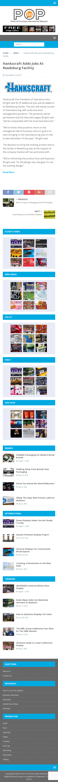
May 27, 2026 (23, 634)
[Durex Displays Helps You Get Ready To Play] (16, 243)
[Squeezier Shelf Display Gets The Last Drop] (28, 390)
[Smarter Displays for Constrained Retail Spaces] (28, 253)
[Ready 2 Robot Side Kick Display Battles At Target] (16, 433)
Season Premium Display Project (32, 534)
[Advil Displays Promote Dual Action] (16, 424)
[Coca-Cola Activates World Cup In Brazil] (28, 262)
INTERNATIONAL (13, 513)
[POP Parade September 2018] (16, 295)
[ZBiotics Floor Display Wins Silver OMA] (41, 243)
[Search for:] (29, 44)
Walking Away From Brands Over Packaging (32, 470)
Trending (10, 579)
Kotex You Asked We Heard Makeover (35, 483)
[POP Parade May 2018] (28, 295)
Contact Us (7, 675)
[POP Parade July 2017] (28, 305)
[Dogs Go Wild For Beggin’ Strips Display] (41, 433)
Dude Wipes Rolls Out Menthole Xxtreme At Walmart (32, 601)
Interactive (7, 755)
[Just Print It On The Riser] (28, 433)
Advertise (7, 699)
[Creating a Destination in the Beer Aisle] (41, 253)
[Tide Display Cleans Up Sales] (41, 329)
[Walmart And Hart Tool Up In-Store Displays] (41, 414)
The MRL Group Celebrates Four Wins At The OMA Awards (35, 629)
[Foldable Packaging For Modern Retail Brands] (8, 458)
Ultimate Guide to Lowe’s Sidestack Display (34, 644)
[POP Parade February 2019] (28, 286)
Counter (6, 741)
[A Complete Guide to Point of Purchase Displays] (16, 414)
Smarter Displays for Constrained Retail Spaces (33, 550)
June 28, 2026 (23, 617)
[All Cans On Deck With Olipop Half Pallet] (28, 338)
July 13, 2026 (22, 606)
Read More (9, 172)
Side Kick (6, 732)
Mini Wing (7, 750)
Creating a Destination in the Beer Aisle (33, 564)
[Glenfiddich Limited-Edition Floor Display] (28, 243)
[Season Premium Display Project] (8, 537)
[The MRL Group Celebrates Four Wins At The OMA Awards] (8, 631)
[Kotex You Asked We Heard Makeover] (8, 486)
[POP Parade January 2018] (41, 295)
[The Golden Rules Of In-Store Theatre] (28, 381)
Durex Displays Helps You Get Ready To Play (34, 521)
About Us (7, 671)
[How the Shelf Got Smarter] (41, 372)
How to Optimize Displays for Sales (34, 614)
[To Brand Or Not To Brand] (28, 424)
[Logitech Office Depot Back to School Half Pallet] (41, 348)
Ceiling (5, 759)
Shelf (5, 723)
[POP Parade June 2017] (41, 305)
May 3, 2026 (22, 487)
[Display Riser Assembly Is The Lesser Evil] (41, 262)
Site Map (6, 708)
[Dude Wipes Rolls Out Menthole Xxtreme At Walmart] (28, 372)
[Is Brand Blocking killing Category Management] (41, 381)
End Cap (6, 746)
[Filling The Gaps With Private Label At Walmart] (8, 501)
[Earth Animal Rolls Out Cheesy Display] (16, 253)
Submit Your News (10, 704)
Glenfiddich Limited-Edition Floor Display (32, 587)
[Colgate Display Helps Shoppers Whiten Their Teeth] (28, 414)
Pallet (5, 737)
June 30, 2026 (23, 538)
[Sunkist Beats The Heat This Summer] (41, 286)
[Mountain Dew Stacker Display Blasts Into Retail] (28, 348)
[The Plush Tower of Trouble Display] (16, 338)
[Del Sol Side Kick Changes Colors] (41, 424)
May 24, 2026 (23, 475)
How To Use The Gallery (13, 690)
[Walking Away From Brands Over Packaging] (8, 472)
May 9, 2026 (22, 569)
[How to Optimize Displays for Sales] (8, 617)
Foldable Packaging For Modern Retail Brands (35, 456)
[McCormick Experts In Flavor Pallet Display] (41, 338)
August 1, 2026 (23, 461)
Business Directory (11, 695)
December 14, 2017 (13, 75)
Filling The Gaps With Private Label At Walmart (35, 499)
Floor (5, 728)
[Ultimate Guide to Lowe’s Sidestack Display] (16, 262)
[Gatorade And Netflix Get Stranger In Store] (16, 348)
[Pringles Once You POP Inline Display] (16, 390)
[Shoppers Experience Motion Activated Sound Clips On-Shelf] (41, 390)
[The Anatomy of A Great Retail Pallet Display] (16, 329)
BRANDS (9, 448)
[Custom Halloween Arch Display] (16, 381)
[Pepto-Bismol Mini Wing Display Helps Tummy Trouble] (16, 305)
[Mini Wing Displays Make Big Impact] (16, 286)
